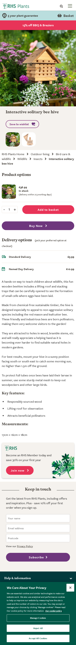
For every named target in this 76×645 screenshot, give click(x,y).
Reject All (38, 628)
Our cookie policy (53, 610)
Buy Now (36, 226)
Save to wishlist (19, 124)
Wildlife (22, 159)
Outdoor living (40, 154)
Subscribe (36, 557)
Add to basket (48, 209)
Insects (38, 159)
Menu (69, 6)
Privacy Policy (25, 546)
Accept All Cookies (38, 638)
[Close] (70, 588)
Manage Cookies (38, 617)
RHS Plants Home (13, 154)
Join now (18, 470)
